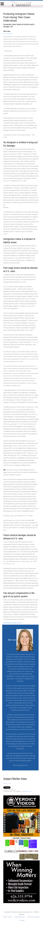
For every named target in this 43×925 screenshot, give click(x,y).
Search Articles (7, 917)
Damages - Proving (7, 783)
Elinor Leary (12, 640)
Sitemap (22, 920)
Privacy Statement (19, 917)
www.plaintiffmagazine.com (26, 791)
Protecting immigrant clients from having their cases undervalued (18, 17)
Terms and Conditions (33, 917)
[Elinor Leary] (24, 640)
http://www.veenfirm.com (20, 765)
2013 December (8, 33)
